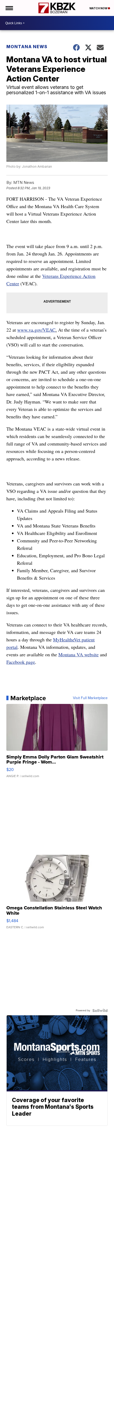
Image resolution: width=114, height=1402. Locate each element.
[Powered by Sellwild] (100, 1010)
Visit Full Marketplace (90, 698)
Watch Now (98, 8)
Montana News (26, 46)
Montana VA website (78, 654)
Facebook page (20, 662)
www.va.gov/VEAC (36, 330)
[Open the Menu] (9, 8)
